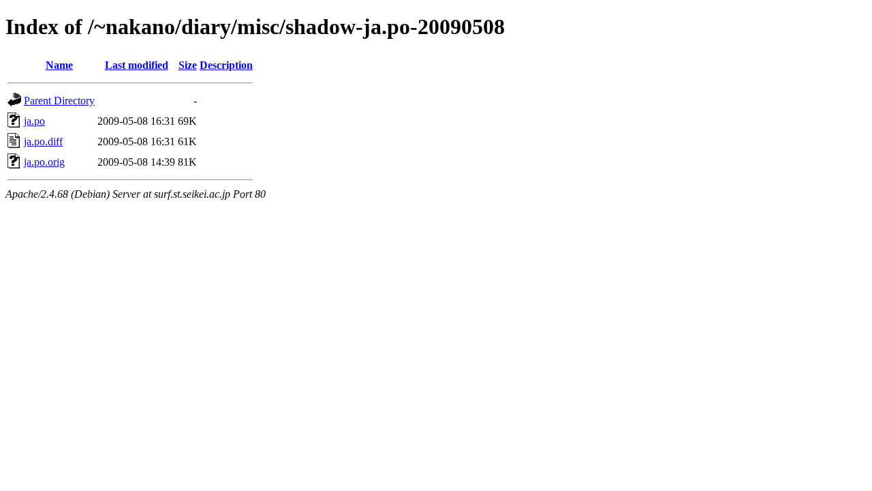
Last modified (136, 65)
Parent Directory (59, 100)
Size (187, 65)
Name (59, 65)
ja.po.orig (44, 162)
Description (226, 65)
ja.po (34, 121)
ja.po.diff (43, 141)
